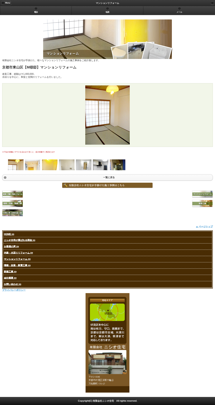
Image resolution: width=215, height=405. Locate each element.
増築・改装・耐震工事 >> (17, 265)
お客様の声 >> (11, 246)
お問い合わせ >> (12, 284)
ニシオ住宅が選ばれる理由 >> (19, 240)
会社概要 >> (10, 278)
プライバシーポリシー (14, 290)
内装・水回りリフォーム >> (18, 252)
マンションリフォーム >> (17, 259)
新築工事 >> (10, 271)
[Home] (212, 3)
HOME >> (9, 234)
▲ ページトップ (204, 226)
